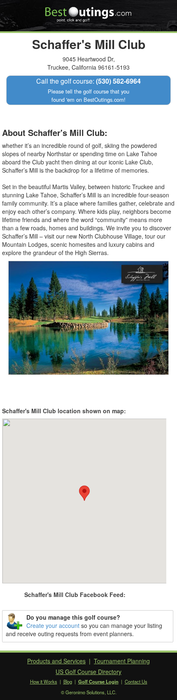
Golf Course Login (98, 681)
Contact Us (136, 681)
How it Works (43, 681)
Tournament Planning (122, 661)
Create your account (52, 625)
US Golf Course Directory (88, 671)
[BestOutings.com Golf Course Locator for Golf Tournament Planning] (88, 11)
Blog (67, 681)
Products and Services (56, 661)
